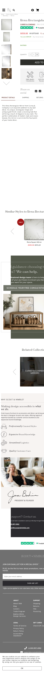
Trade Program (19, 611)
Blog (15, 606)
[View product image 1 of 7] (6, 25)
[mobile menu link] (3, 10)
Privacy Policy (18, 628)
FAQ (34, 609)
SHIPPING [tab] (25, 97)
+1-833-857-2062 (13, 524)
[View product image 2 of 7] (6, 37)
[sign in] (32, 10)
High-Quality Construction (30, 80)
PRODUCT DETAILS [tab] (8, 97)
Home (2, 14)
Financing (37, 611)
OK (22, 668)
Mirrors (12, 15)
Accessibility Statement (18, 635)
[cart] (37, 10)
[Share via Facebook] (40, 91)
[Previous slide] (12, 231)
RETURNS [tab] (39, 97)
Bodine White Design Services (19, 615)
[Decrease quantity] (30, 54)
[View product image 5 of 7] (6, 73)
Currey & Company (27, 24)
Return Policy (18, 631)
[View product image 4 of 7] (6, 61)
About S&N (17, 603)
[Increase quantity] (37, 54)
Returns (36, 606)
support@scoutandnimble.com (18, 528)
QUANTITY (23, 54)
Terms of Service (19, 626)
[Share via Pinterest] (36, 91)
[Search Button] (13, 10)
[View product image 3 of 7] (6, 49)
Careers (16, 609)
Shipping (36, 603)
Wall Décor (6, 15)
